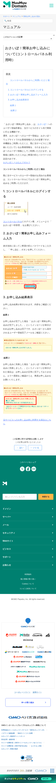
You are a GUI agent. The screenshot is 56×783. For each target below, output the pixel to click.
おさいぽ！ (43, 124)
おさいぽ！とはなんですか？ (16, 162)
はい (21, 448)
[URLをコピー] (33, 469)
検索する (45, 497)
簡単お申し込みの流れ (31, 16)
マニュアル (16, 16)
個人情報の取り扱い (28, 579)
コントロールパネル (12, 221)
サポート (6, 16)
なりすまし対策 (36, 746)
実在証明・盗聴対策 (8, 739)
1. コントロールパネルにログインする (25, 90)
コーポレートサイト (22, 692)
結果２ (13, 110)
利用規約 (28, 574)
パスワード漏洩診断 (8, 733)
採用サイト (37, 692)
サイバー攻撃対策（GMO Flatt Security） (14, 746)
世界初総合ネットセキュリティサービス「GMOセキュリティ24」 (23, 730)
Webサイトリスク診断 (25, 733)
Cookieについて (28, 584)
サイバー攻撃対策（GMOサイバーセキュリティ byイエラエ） (22, 743)
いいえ (36, 448)
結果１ (13, 105)
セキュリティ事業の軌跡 (9, 749)
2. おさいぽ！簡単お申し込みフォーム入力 (28, 95)
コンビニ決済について (28, 589)
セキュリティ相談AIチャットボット (13, 736)
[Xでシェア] (22, 469)
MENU (51, 5)
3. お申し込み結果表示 (18, 100)
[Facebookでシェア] (28, 469)
